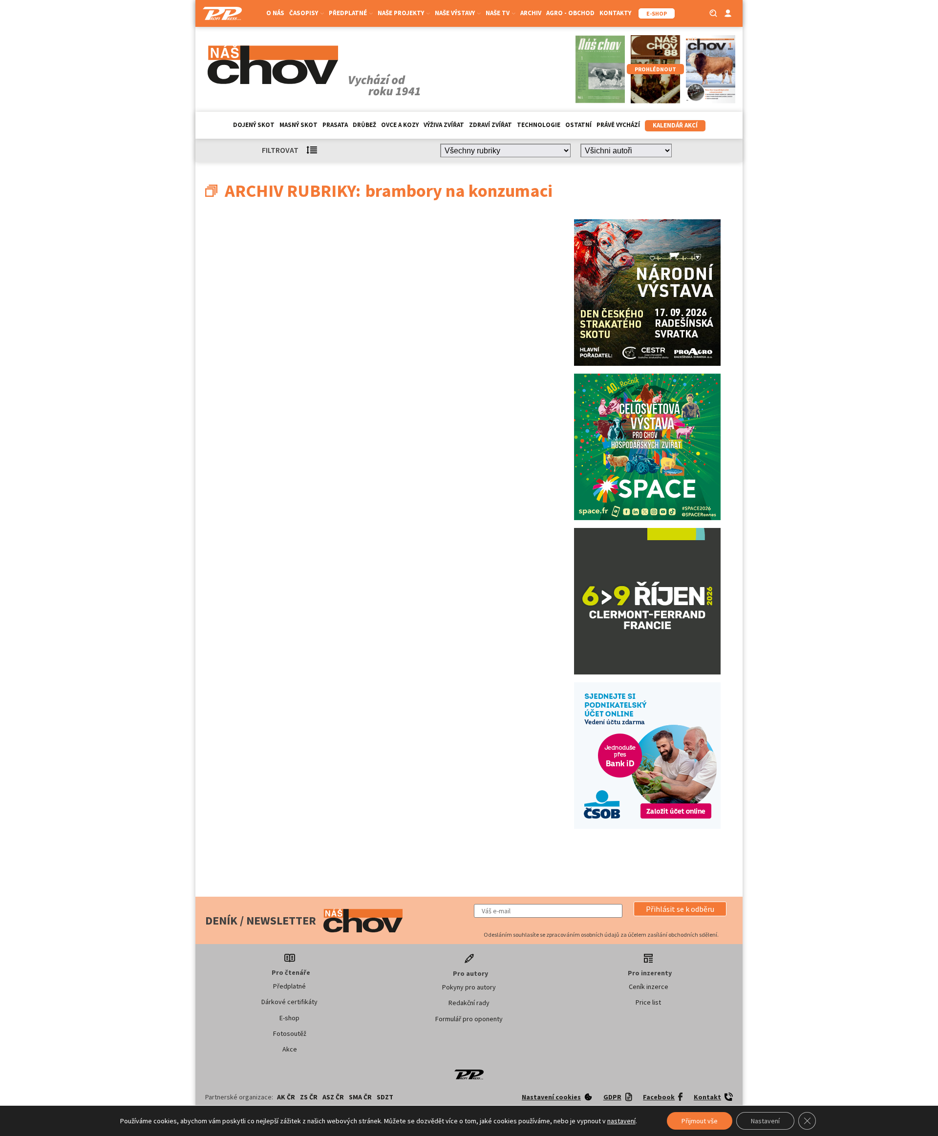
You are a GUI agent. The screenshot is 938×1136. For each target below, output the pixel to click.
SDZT (385, 1097)
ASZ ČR (333, 1097)
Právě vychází (618, 125)
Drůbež (364, 125)
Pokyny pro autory (469, 987)
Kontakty (615, 13)
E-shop (289, 1017)
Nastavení (765, 1120)
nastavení (621, 1120)
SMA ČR (360, 1097)
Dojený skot (254, 125)
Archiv (530, 13)
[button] (680, 909)
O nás (275, 13)
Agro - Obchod (570, 13)
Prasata (335, 125)
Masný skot (298, 125)
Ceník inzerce (648, 986)
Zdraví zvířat (490, 125)
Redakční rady (469, 1002)
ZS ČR (309, 1097)
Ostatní (578, 125)
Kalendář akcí (675, 125)
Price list (648, 1002)
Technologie (538, 125)
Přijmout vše (700, 1120)
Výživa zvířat (444, 125)
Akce (289, 1049)
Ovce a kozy (400, 125)
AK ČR (286, 1097)
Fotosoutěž (289, 1033)
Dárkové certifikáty (289, 1001)
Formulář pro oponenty (469, 1018)
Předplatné (289, 986)
